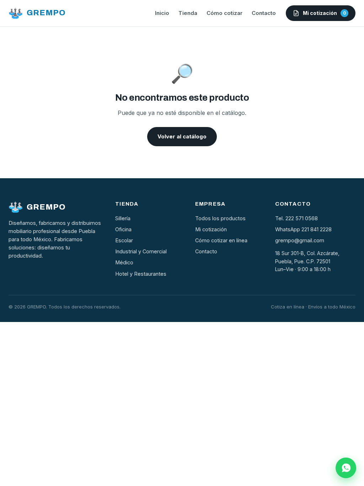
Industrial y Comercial (141, 251)
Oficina (123, 229)
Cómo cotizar (224, 13)
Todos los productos (220, 218)
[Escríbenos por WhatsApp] (346, 468)
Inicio (162, 13)
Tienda (187, 13)
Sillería (122, 218)
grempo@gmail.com (299, 240)
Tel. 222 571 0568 (296, 218)
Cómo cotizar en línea (221, 240)
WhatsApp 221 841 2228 (303, 229)
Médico (124, 262)
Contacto (264, 13)
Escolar (124, 240)
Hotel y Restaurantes (140, 274)
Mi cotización (211, 229)
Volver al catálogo (182, 136)
